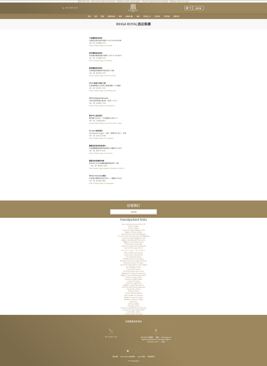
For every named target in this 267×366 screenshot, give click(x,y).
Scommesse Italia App (133, 244)
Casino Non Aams (133, 269)
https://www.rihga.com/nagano (101, 138)
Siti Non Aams (133, 291)
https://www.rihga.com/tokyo (100, 61)
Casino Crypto (133, 226)
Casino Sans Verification (133, 255)
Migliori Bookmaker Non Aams (133, 240)
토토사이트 (133, 302)
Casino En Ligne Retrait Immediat (134, 308)
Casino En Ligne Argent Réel (133, 310)
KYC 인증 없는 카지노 (133, 267)
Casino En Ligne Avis (133, 283)
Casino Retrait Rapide (133, 293)
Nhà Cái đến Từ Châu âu (133, 253)
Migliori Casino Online (133, 232)
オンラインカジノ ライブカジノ (133, 250)
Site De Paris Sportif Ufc (133, 248)
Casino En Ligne (133, 281)
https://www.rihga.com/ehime (101, 153)
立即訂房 (133, 212)
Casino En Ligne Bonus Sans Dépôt (133, 265)
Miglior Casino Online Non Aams (133, 275)
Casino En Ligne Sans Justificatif (133, 246)
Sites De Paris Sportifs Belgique (133, 234)
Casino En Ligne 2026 (133, 277)
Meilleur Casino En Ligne (133, 297)
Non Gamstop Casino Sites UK (133, 224)
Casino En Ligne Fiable (133, 279)
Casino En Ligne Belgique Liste (133, 238)
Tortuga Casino (134, 306)
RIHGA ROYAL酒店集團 (127, 356)
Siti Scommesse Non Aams (133, 271)
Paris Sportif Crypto (133, 257)
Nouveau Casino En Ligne (133, 263)
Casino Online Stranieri (134, 314)
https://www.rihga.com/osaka (100, 46)
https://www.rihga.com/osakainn (102, 106)
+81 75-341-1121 (111, 337)
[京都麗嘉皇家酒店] (133, 8)
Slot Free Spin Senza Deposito (133, 287)
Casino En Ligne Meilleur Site (133, 230)
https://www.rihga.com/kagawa (101, 183)
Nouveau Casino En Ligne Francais (133, 261)
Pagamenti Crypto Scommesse (134, 273)
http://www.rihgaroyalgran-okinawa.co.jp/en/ (106, 168)
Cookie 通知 (141, 356)
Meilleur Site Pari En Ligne (133, 259)
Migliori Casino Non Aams (133, 242)
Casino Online (133, 228)
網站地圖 (115, 356)
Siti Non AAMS (133, 304)
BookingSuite (135, 361)
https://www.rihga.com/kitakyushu (102, 91)
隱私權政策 (151, 356)
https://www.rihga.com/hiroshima (102, 76)
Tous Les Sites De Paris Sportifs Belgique (133, 236)
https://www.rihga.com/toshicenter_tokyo (105, 123)
